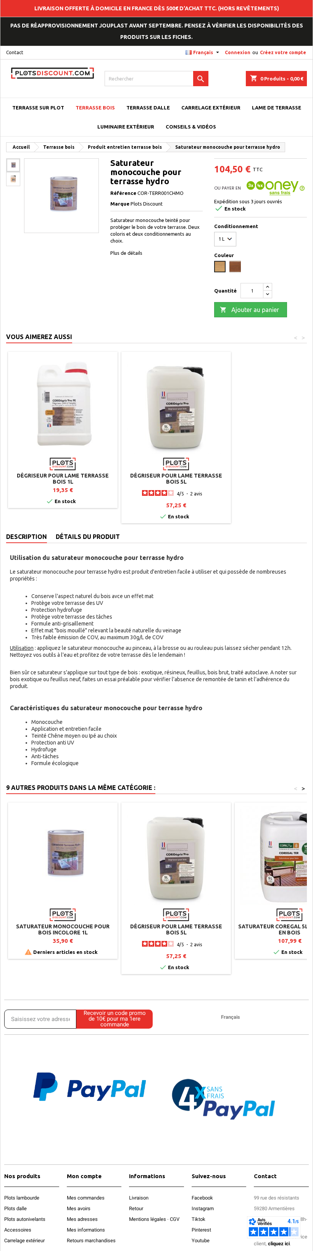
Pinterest (201, 1230)
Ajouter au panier (249, 309)
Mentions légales (147, 1219)
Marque (119, 203)
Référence (123, 193)
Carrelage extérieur (24, 1240)
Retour (136, 1208)
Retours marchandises (91, 1240)
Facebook (202, 1198)
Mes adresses (82, 1219)
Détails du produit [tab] (88, 536)
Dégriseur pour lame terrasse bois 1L (63, 479)
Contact (14, 52)
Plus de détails (126, 253)
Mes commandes (86, 1198)
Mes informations (86, 1230)
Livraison (138, 1198)
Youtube (201, 1240)
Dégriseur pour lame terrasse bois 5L (176, 479)
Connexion (237, 52)
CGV (174, 1219)
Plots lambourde (21, 1198)
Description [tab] (26, 536)
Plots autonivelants (24, 1219)
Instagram (203, 1208)
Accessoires (17, 1230)
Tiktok (198, 1219)
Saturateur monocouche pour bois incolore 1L (63, 929)
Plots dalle (15, 1208)
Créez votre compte (283, 52)
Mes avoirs (78, 1208)
